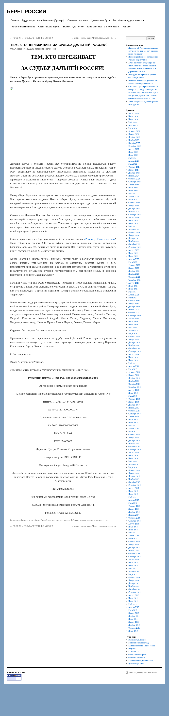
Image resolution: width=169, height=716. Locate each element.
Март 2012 (132, 610)
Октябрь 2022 (134, 244)
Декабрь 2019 (134, 342)
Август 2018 (133, 389)
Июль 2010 (133, 630)
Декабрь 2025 (134, 137)
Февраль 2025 (134, 166)
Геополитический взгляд (23, 26)
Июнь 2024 (133, 190)
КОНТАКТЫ (133, 651)
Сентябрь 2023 (134, 214)
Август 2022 (133, 250)
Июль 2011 (133, 619)
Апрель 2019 (133, 366)
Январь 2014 (133, 544)
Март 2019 (132, 369)
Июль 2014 (133, 526)
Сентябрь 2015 (134, 485)
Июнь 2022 (133, 256)
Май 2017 (132, 425)
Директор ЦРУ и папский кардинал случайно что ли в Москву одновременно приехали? (143, 50)
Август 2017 (133, 416)
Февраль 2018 (134, 398)
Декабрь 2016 (134, 440)
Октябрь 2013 (134, 553)
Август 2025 (133, 149)
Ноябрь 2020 (133, 309)
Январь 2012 (133, 613)
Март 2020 (132, 333)
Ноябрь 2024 (133, 175)
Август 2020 (133, 318)
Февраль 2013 (134, 577)
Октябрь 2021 (134, 276)
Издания (127, 26)
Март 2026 (132, 128)
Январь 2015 (133, 508)
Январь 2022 (133, 268)
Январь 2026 (133, 134)
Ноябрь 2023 (133, 211)
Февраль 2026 (134, 131)
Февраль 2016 (134, 470)
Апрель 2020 (133, 330)
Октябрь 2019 (134, 348)
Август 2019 (133, 354)
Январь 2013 (133, 580)
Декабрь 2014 (134, 511)
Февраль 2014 (134, 541)
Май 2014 (132, 532)
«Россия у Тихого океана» (99, 239)
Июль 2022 (133, 253)
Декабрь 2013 (134, 547)
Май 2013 (132, 568)
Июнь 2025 (133, 155)
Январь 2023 (133, 235)
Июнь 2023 (133, 223)
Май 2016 (132, 461)
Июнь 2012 (133, 601)
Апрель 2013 (133, 571)
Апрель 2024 (133, 196)
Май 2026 (132, 122)
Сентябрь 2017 (134, 413)
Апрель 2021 (133, 294)
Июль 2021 (133, 285)
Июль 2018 (133, 392)
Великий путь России (73, 26)
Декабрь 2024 (134, 172)
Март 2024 (132, 199)
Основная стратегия (78, 20)
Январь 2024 (133, 205)
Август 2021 (133, 282)
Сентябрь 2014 (134, 520)
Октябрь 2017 (134, 410)
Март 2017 (132, 431)
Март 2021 (132, 297)
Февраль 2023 (134, 232)
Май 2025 (132, 157)
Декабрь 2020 (134, 306)
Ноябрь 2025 (133, 140)
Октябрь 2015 (134, 482)
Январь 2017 (133, 437)
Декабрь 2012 (134, 583)
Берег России (49, 48)
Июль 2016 (133, 455)
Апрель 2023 (133, 229)
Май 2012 (132, 604)
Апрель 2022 (133, 259)
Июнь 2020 (133, 324)
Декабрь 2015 (134, 476)
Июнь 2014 (133, 529)
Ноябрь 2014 (133, 514)
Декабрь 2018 (134, 378)
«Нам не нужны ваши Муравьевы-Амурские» (94, 37)
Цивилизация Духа (100, 20)
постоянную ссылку (99, 520)
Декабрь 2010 (134, 624)
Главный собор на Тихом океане (103, 26)
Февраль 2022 (134, 265)
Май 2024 (132, 193)
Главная (15, 20)
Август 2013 (133, 559)
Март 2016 (132, 467)
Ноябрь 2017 (133, 407)
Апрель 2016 (133, 464)
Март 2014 (132, 538)
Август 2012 (133, 595)
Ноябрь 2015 (133, 479)
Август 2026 (133, 113)
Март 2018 (132, 395)
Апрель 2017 (133, 428)
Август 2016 (133, 452)
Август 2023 (133, 217)
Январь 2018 (133, 401)
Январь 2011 (133, 621)
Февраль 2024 (134, 202)
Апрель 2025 (133, 160)
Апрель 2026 (133, 125)
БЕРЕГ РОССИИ (26, 11)
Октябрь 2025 (134, 143)
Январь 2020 (133, 339)
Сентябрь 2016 (134, 449)
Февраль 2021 (134, 300)
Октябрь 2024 (134, 178)
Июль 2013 (133, 562)
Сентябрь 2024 (134, 181)
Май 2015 (132, 497)
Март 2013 (132, 574)
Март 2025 (132, 163)
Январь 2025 (133, 169)
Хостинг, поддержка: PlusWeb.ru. (143, 672)
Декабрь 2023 (134, 208)
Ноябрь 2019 (133, 345)
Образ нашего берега (48, 26)
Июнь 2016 (133, 458)
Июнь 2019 (133, 360)
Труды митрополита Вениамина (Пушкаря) (43, 20)
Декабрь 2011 (134, 616)
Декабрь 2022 (134, 238)
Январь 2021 (133, 303)
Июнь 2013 (133, 565)
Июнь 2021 (133, 288)
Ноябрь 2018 (133, 381)
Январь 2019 (133, 375)
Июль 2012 (133, 598)
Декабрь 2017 (134, 404)
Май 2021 (132, 291)
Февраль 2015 (134, 505)
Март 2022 (132, 262)
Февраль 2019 (134, 372)
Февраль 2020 (134, 336)
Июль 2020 (133, 321)
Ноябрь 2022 (133, 241)
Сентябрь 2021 (134, 279)
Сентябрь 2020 (134, 315)
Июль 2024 (133, 187)
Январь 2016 (133, 473)
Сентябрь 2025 (134, 146)
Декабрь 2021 (134, 271)
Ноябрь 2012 (133, 586)
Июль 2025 (133, 152)
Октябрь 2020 (134, 312)
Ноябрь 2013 (133, 550)
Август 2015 (133, 488)
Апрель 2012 (133, 607)
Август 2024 (133, 184)
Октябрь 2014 (134, 517)
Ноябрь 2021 (133, 273)
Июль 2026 (133, 116)
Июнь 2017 (133, 422)
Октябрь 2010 (134, 627)
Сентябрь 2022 (134, 247)
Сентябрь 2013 (134, 556)
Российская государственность (128, 20)
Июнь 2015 (133, 494)
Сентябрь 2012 (134, 592)
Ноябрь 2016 (133, 443)
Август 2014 (133, 523)
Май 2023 (132, 226)
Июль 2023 (133, 220)
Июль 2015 (133, 491)
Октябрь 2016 (134, 446)
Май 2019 (132, 363)
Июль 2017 (133, 419)
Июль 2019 (133, 357)
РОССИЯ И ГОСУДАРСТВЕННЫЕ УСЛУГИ (31, 37)
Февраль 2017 (134, 434)
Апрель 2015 (133, 500)
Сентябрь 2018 (134, 387)
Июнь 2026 (133, 119)
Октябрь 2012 (134, 589)
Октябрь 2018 (134, 384)
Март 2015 (132, 503)
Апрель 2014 (133, 535)
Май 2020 (132, 327)
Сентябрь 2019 (134, 351)
